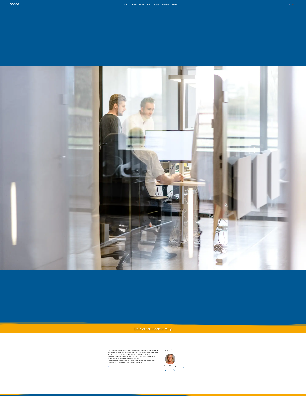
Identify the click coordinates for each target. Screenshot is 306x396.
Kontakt (174, 5)
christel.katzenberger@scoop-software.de (176, 368)
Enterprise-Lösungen (137, 5)
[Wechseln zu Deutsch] (292, 5)
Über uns (156, 5)
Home (126, 5)
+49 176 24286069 (169, 370)
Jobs (148, 5)
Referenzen (165, 5)
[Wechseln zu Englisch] (289, 5)
